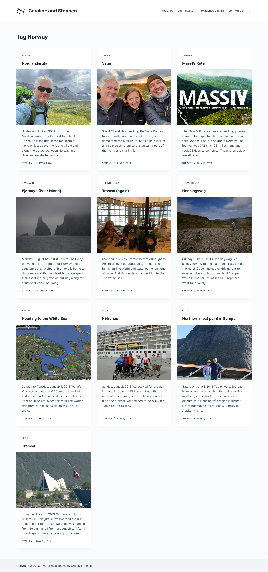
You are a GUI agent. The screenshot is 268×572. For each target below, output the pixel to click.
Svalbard (28, 183)
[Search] (250, 11)
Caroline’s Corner (212, 10)
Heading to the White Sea (44, 318)
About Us (167, 10)
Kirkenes (110, 318)
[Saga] (134, 97)
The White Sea (110, 183)
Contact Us (235, 10)
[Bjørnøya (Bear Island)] (53, 225)
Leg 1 (105, 310)
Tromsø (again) (115, 191)
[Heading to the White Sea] (53, 353)
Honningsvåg (194, 191)
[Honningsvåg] (214, 225)
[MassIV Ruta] (214, 97)
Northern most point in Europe (209, 318)
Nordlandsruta (34, 63)
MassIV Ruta (193, 63)
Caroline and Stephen (52, 10)
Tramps (26, 55)
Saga (106, 63)
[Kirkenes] (134, 353)
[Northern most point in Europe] (214, 353)
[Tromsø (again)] (134, 225)
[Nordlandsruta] (53, 97)
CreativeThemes (81, 565)
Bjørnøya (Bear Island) (41, 191)
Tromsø (28, 446)
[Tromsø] (53, 480)
